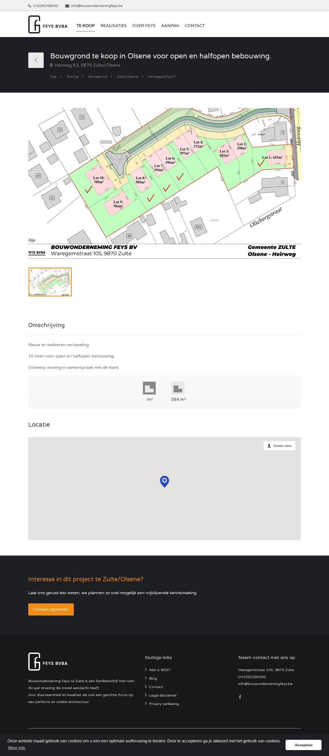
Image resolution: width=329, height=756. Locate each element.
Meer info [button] (16, 748)
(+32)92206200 (45, 6)
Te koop (86, 25)
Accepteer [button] (304, 745)
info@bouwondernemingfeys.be (97, 6)
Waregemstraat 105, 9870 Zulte (266, 670)
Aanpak (170, 25)
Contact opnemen (51, 609)
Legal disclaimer (163, 695)
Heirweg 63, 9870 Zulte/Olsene (86, 65)
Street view (282, 446)
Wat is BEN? (159, 670)
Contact (195, 25)
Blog (153, 678)
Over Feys (144, 25)
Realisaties (113, 25)
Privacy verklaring (164, 704)
